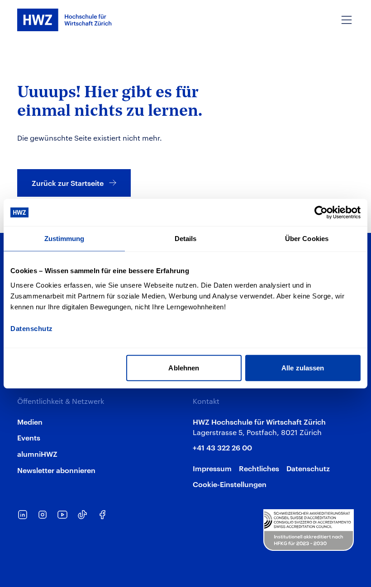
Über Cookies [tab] (306, 238)
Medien (30, 421)
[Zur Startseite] (64, 20)
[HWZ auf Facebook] (102, 514)
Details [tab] (186, 238)
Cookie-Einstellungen (229, 484)
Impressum (212, 468)
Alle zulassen (302, 367)
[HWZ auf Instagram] (42, 514)
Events (28, 437)
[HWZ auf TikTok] (82, 514)
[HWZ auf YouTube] (62, 514)
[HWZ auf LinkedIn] (22, 514)
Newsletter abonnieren (56, 470)
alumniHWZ (37, 454)
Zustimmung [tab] (64, 238)
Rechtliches (259, 468)
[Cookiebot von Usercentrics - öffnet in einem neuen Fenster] (321, 212)
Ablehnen (183, 367)
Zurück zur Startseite (68, 183)
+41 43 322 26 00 (222, 447)
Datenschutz (308, 468)
